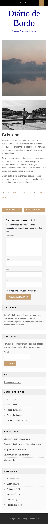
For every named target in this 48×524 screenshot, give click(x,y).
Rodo (15, 460)
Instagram (26, 2)
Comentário (10, 236)
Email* (6, 352)
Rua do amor (23, 449)
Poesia (10, 500)
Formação (11, 478)
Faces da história (14, 410)
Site (7, 280)
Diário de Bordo (24, 18)
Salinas (5, 198)
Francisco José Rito (12, 444)
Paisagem (11, 489)
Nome (8, 259)
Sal (41, 192)
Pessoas (11, 494)
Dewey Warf (9, 455)
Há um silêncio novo (21, 439)
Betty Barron (9, 449)
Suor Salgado (12, 399)
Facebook (21, 2)
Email (8, 269)
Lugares (15, 192)
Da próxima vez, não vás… (18, 420)
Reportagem (25, 192)
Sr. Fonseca (12, 405)
